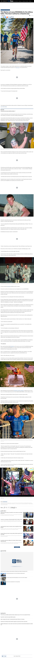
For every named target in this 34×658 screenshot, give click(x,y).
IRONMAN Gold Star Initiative (19, 390)
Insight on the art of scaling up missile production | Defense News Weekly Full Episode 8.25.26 (14, 571)
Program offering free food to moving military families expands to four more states (12, 534)
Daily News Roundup (5, 9)
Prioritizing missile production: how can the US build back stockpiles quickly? (15, 573)
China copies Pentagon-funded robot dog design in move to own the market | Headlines (16, 577)
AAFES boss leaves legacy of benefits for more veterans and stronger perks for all (11, 513)
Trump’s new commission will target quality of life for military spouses (11, 519)
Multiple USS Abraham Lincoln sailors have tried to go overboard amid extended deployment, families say (17, 624)
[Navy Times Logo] (10, 1)
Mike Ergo (17, 67)
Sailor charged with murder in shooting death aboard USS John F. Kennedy (12, 619)
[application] (17, 561)
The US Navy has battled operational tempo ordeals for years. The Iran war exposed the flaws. (15, 614)
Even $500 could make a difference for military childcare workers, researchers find (11, 541)
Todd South (3, 15)
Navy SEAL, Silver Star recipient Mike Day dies (8, 616)
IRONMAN (9, 286)
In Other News (3, 510)
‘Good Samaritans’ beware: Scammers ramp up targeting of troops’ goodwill (11, 527)
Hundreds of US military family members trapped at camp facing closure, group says (14, 621)
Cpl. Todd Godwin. (4, 106)
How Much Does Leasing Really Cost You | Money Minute (13, 581)
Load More (17, 547)
